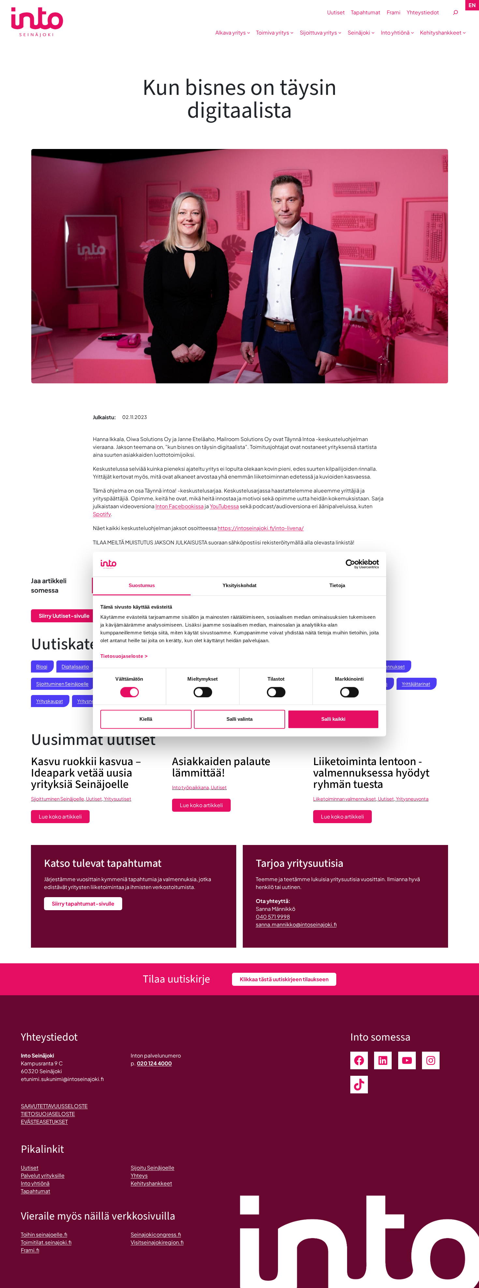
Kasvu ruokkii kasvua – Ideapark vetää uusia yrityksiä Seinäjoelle (86, 773)
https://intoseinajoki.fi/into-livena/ (261, 528)
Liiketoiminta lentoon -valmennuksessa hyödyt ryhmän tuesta (371, 773)
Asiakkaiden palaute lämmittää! (221, 767)
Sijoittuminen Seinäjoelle (62, 684)
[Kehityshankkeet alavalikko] (464, 32)
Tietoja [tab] (337, 585)
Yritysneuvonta (412, 799)
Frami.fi (30, 1250)
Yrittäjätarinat (416, 684)
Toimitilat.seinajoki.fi (46, 1242)
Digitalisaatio (75, 666)
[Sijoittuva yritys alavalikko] (339, 32)
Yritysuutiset (117, 799)
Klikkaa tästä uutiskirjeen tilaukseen (284, 979)
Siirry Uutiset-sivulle (64, 615)
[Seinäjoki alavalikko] (373, 32)
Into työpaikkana (190, 787)
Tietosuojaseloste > (124, 656)
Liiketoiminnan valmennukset (344, 799)
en (472, 5)
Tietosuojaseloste (48, 1113)
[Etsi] (455, 13)
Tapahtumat (35, 1191)
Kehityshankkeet (151, 1183)
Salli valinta (239, 719)
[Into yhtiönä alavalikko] (412, 32)
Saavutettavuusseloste (54, 1106)
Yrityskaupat (49, 701)
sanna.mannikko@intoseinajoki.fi (296, 924)
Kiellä (145, 719)
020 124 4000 (154, 1063)
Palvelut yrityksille (43, 1175)
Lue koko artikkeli (64, 818)
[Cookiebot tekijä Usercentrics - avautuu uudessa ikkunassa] (350, 564)
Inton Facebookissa (179, 506)
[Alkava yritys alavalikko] (248, 32)
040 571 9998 (273, 916)
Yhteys (139, 1175)
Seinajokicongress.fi (156, 1234)
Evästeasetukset (44, 1121)
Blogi (41, 666)
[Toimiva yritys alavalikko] (292, 32)
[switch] (203, 692)
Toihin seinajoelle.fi (44, 1234)
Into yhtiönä (35, 1183)
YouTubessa (224, 506)
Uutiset (94, 799)
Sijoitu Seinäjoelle (152, 1167)
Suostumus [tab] (142, 585)
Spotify (102, 514)
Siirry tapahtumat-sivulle (83, 903)
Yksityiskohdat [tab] (239, 585)
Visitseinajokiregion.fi (157, 1242)
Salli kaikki (333, 719)
